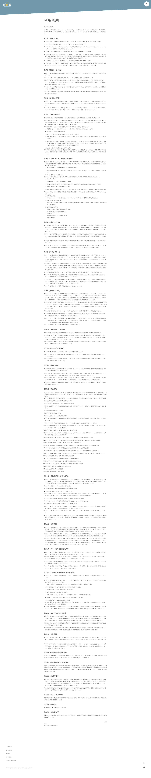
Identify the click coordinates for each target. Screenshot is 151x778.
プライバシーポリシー (11, 760)
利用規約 (8, 753)
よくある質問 (9, 746)
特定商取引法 (9, 757)
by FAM (31, 768)
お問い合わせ (9, 750)
